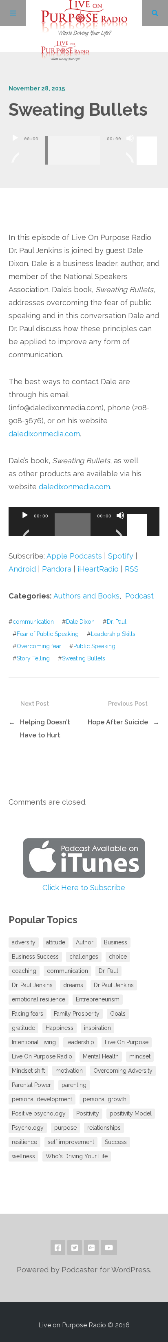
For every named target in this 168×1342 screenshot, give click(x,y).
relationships (104, 1127)
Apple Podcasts (74, 556)
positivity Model (131, 1113)
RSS (132, 569)
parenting (74, 1085)
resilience (24, 1142)
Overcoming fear (39, 646)
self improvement (71, 1142)
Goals (118, 1013)
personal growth (104, 1099)
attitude (55, 942)
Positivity (87, 1113)
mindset (139, 1056)
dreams (73, 985)
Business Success (35, 956)
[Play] (15, 148)
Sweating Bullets (83, 658)
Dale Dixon (80, 621)
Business (115, 942)
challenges (83, 956)
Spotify (120, 556)
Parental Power (31, 1085)
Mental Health (101, 1056)
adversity (23, 942)
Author (84, 942)
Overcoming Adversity (123, 1070)
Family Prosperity (76, 1013)
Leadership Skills (113, 634)
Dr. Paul (116, 621)
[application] (84, 144)
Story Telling (33, 658)
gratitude (23, 1028)
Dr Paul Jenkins (114, 985)
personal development (42, 1099)
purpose (65, 1127)
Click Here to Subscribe (83, 887)
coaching (24, 971)
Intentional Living (34, 1042)
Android (22, 569)
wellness (23, 1156)
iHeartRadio (98, 569)
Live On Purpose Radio (42, 1056)
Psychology (28, 1127)
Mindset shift (28, 1070)
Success (116, 1142)
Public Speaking (94, 646)
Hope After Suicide (118, 722)
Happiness (59, 1028)
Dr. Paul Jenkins (32, 985)
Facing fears (27, 1013)
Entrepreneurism (97, 999)
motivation (69, 1070)
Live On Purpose (126, 1042)
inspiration (97, 1028)
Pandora (56, 569)
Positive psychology (39, 1113)
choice (118, 956)
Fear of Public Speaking (48, 634)
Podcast (139, 596)
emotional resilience (38, 999)
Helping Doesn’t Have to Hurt (45, 728)
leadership (80, 1042)
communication (33, 621)
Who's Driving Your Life (77, 1156)
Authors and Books (86, 596)
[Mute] (130, 148)
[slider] (148, 137)
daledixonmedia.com (44, 433)
